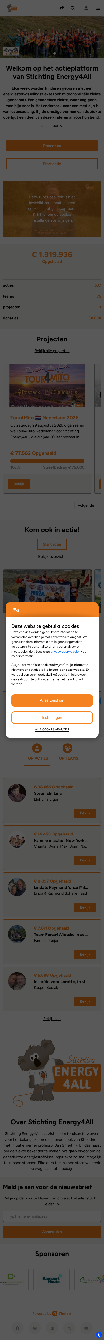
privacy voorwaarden (65, 651)
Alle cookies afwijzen (52, 729)
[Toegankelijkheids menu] (99, 1335)
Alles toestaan (52, 700)
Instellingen (52, 717)
